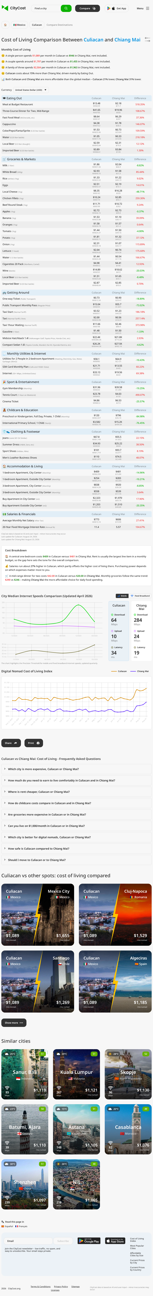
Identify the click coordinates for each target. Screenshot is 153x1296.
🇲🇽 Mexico (19, 24)
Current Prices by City (137, 1261)
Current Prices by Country (137, 1268)
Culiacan (37, 24)
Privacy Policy (61, 1287)
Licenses (55, 1290)
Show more (11, 1022)
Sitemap (75, 1287)
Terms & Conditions (41, 1287)
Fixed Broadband (142, 596)
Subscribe (63, 1241)
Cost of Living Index (137, 1239)
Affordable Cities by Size (136, 1254)
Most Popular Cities (137, 1247)
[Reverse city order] (147, 39)
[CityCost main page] (13, 8)
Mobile (124, 596)
